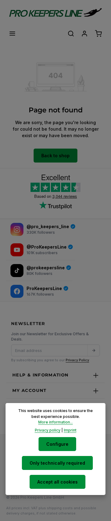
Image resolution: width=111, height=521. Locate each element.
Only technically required (57, 463)
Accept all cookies (57, 481)
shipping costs (60, 508)
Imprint (70, 430)
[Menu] (12, 33)
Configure (57, 444)
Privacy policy (47, 430)
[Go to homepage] (55, 12)
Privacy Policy (77, 360)
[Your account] (84, 33)
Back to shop (55, 155)
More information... (55, 422)
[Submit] (93, 350)
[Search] (71, 33)
